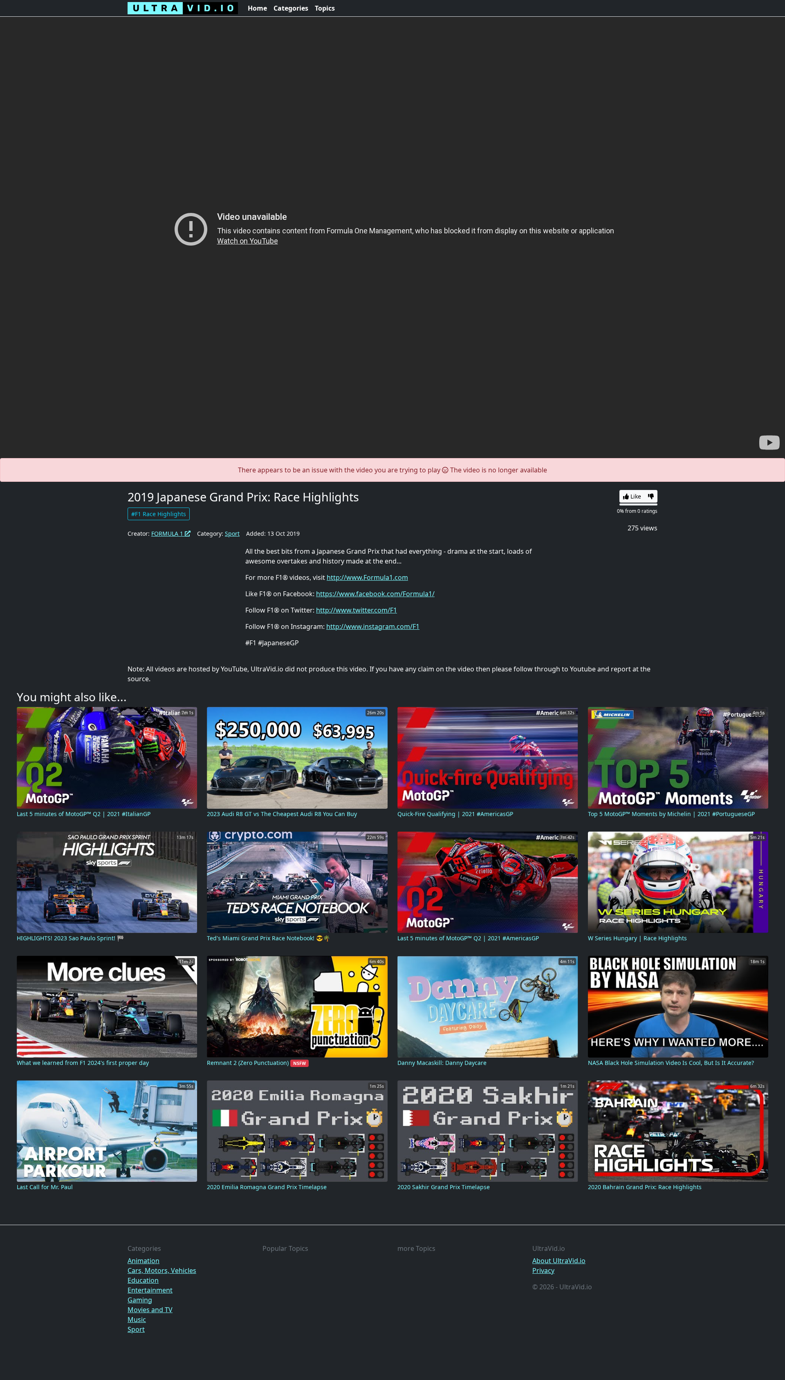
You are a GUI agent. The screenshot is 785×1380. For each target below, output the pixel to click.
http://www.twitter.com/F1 (356, 610)
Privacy (543, 1270)
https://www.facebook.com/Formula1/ (375, 593)
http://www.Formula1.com (367, 577)
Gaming (140, 1299)
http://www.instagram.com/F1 (372, 626)
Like (635, 496)
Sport (232, 533)
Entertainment (150, 1290)
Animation (143, 1260)
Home (257, 8)
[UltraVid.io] (183, 8)
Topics (325, 8)
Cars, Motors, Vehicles (162, 1270)
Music (137, 1319)
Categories (291, 8)
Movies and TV (150, 1309)
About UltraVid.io (558, 1260)
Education (143, 1280)
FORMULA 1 (168, 533)
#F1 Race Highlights (158, 514)
